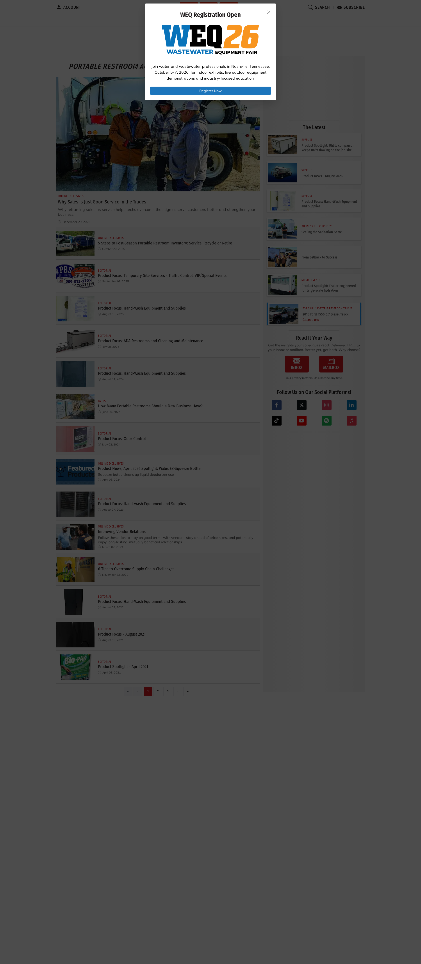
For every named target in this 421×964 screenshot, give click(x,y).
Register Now (210, 91)
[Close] (269, 12)
